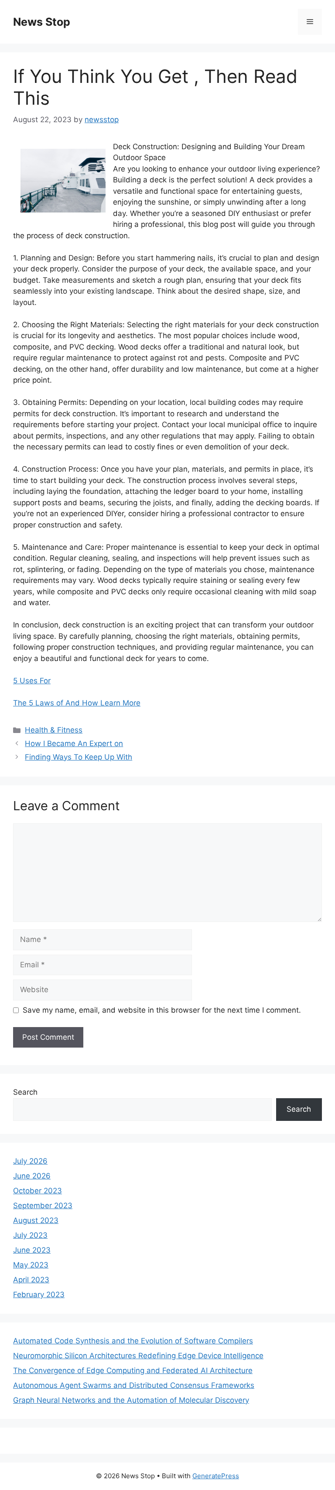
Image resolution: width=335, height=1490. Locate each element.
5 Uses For (32, 680)
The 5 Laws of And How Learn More (76, 703)
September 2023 (42, 1205)
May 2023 (30, 1265)
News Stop (41, 21)
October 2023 (37, 1190)
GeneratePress (215, 1476)
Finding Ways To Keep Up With (78, 757)
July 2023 (30, 1235)
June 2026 (32, 1175)
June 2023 (32, 1250)
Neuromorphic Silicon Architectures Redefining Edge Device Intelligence (138, 1355)
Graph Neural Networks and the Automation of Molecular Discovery (131, 1400)
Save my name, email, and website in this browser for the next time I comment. (162, 1010)
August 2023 (35, 1220)
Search (25, 1092)
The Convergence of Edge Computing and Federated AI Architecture (133, 1370)
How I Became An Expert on (74, 743)
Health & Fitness (53, 730)
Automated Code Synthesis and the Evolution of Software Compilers (133, 1340)
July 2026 (30, 1161)
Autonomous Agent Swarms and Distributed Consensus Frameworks (133, 1385)
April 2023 (31, 1279)
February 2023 (39, 1294)
